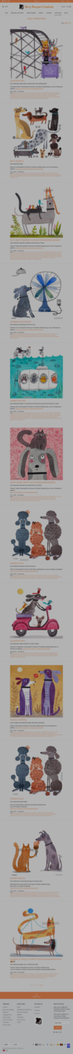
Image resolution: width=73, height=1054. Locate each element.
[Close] (49, 509)
